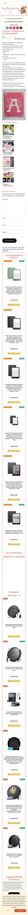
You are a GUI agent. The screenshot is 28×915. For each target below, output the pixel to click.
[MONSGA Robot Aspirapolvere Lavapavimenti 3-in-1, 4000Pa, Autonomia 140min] (14, 841)
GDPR (15, 907)
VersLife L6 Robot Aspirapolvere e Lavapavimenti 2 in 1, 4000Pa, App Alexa (14, 669)
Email (3, 225)
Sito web (4, 232)
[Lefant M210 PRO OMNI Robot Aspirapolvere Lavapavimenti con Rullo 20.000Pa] (14, 699)
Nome (4, 217)
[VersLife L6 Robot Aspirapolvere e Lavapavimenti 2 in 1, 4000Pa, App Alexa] (14, 654)
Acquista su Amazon (15, 305)
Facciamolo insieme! (20, 38)
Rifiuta (7, 910)
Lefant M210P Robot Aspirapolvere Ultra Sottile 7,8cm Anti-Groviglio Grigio (14, 626)
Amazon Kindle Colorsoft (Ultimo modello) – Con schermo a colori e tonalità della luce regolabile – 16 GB (14, 532)
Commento (5, 199)
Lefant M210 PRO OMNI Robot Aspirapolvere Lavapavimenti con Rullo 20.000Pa (13, 713)
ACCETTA (20, 910)
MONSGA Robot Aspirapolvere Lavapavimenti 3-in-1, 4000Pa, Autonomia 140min (14, 855)
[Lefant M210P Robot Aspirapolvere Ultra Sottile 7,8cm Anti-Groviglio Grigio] (14, 611)
